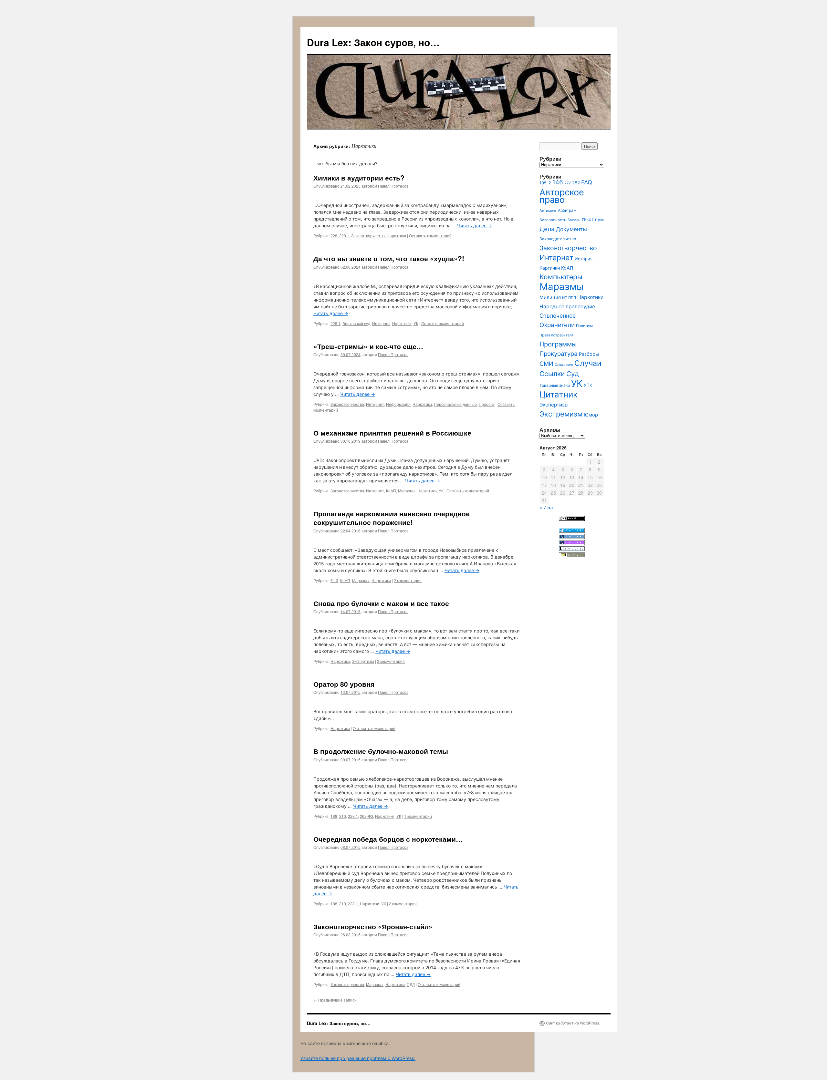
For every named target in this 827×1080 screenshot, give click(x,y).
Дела (547, 229)
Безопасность (552, 220)
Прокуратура (558, 353)
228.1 (344, 235)
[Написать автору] (572, 555)
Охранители (557, 325)
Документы (571, 229)
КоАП (391, 490)
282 (576, 182)
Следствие (564, 365)
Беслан (574, 220)
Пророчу (487, 404)
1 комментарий (418, 816)
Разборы (589, 354)
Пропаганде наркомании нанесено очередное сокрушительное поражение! (391, 518)
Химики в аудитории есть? (358, 177)
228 (333, 235)
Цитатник (558, 394)
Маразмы (406, 490)
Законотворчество (368, 235)
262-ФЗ (366, 816)
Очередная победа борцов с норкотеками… (388, 839)
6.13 (334, 580)
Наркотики (396, 235)
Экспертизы (363, 661)
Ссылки (552, 374)
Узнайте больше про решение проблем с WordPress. (357, 1058)
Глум (598, 219)
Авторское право (561, 196)
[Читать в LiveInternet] (572, 549)
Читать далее (474, 225)
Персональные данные (455, 404)
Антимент (548, 210)
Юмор (591, 415)
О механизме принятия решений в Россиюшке (392, 432)
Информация (398, 404)
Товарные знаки (554, 385)
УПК (588, 385)
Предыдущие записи (335, 1000)
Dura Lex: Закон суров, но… (373, 42)
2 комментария (408, 580)
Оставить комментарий (430, 235)
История (583, 258)
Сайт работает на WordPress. (573, 1023)
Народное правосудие (567, 306)
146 (557, 182)
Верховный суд (356, 323)
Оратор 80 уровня (343, 684)
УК (416, 323)
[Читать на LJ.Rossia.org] (572, 543)
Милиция (550, 297)
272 (567, 183)
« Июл (546, 507)
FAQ (586, 182)
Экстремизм (560, 414)
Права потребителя (556, 335)
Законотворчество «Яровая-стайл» (373, 926)
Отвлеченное (557, 315)
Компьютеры (560, 277)
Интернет (381, 323)
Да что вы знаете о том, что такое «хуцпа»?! (388, 258)
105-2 (545, 182)
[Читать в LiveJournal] (572, 537)
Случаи (588, 363)
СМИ (546, 363)
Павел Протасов (393, 186)
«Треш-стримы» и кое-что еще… (368, 346)
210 (342, 816)
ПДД (411, 984)
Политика (584, 326)
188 (333, 816)
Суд (572, 374)
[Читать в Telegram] (572, 531)
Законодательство (557, 238)
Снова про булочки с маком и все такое (381, 603)
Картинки (549, 268)
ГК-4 (586, 219)
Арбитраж (567, 210)
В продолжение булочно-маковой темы (380, 751)
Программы (558, 344)
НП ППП (569, 297)
